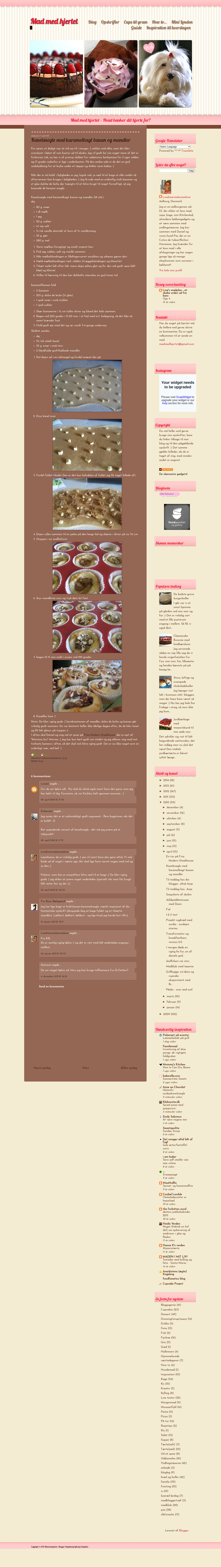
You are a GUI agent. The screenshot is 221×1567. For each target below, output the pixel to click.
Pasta (164, 1412)
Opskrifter (110, 22)
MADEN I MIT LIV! (175, 1256)
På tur (165, 1421)
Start (85, 1068)
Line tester (168, 1398)
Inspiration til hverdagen (168, 27)
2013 (166, 786)
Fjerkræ (165, 1337)
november (173, 813)
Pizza (164, 1416)
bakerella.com (171, 1076)
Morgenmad (168, 1402)
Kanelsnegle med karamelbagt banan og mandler (80, 140)
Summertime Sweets (174, 1079)
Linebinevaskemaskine (55, 852)
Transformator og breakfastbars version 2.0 (177, 938)
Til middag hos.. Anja (179, 889)
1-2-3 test (171, 915)
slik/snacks (167, 1514)
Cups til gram (135, 22)
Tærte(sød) (168, 1449)
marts (171, 996)
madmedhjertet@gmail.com (176, 344)
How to (165, 1365)
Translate (187, 151)
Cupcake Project (173, 1283)
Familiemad (170, 1046)
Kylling (165, 1393)
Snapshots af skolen (178, 894)
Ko (162, 1384)
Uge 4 (166, 299)
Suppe (165, 1440)
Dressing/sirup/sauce (174, 1319)
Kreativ (165, 1388)
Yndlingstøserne (171, 1463)
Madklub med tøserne (180, 966)
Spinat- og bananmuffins (178, 1186)
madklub (166, 1505)
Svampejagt (170, 1175)
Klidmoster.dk (171, 1102)
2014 (166, 780)
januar (171, 1007)
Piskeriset (47, 811)
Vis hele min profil (170, 270)
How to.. (159, 22)
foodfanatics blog (174, 1278)
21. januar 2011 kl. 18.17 (52, 922)
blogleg (165, 1472)
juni (169, 840)
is (162, 1491)
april (170, 851)
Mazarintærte (171, 1248)
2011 (166, 797)
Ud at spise (168, 1454)
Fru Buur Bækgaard (53, 901)
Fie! (168, 909)
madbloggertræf (171, 1500)
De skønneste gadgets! (173, 474)
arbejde (165, 1468)
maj (169, 846)
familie (165, 1482)
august (171, 829)
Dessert (165, 1314)
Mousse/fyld (168, 1407)
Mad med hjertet (54, 21)
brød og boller (170, 1477)
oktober (172, 818)
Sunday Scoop (171, 1131)
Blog (92, 22)
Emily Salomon (172, 1116)
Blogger (183, 1530)
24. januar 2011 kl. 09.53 (53, 954)
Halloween (167, 1351)
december (173, 807)
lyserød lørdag (170, 1496)
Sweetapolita (171, 1128)
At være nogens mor (175, 1120)
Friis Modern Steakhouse (99, 735)
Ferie (164, 1328)
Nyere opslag (42, 1068)
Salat (164, 1435)
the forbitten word (174, 1209)
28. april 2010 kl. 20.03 (53, 890)
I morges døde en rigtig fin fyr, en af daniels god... (179, 951)
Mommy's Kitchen (174, 1064)
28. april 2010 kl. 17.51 (52, 840)
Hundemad (168, 1370)
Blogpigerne (168, 1305)
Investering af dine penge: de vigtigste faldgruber (174, 1053)
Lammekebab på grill (176, 1038)
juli (169, 835)
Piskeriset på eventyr (176, 1035)
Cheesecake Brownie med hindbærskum (182, 640)
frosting (166, 1486)
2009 (167, 1014)
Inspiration (168, 1374)
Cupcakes (167, 1309)
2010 (166, 802)
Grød (164, 1347)
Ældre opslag (129, 1068)
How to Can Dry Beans (176, 1067)
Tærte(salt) (168, 1444)
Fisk (163, 1333)
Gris (163, 1342)
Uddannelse (168, 1458)
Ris (163, 1430)
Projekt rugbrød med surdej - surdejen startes (179, 924)
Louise (45, 783)
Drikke (165, 1323)
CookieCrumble (172, 1194)
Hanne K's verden (174, 1245)
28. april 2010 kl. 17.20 (52, 800)
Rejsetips (166, 1426)
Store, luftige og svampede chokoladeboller (184, 682)
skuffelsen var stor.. (178, 961)
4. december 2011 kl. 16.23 (54, 976)
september (174, 824)
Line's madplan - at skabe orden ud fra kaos (175, 293)
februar (172, 1002)
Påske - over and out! (179, 989)
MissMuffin (170, 1183)
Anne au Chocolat (174, 1087)
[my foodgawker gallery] (177, 529)
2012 (166, 791)
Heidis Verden (171, 1223)
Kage (41, 760)
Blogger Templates (65, 1547)
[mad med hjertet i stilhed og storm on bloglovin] (169, 496)
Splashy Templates (81, 1547)
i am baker (169, 1157)
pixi (163, 1510)
